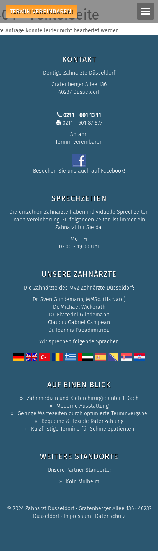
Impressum (77, 516)
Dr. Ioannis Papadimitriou (79, 330)
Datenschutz (110, 516)
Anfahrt (79, 134)
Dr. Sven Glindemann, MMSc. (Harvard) (79, 299)
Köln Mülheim (82, 481)
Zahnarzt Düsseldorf (49, 508)
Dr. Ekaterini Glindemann (79, 314)
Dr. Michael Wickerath (79, 307)
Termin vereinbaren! (41, 11)
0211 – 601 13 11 (81, 115)
